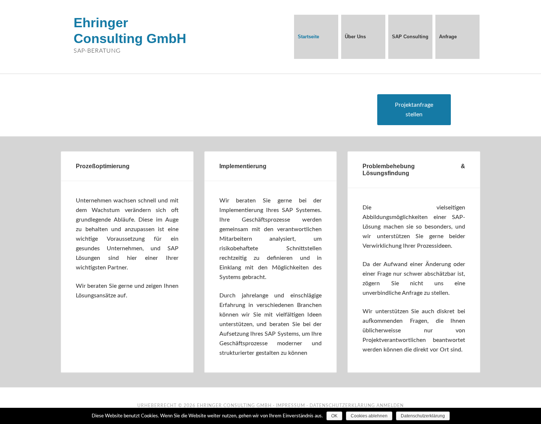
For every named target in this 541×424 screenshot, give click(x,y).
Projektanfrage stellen (414, 109)
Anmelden (390, 405)
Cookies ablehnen (369, 415)
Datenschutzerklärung (342, 405)
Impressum (290, 405)
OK (334, 415)
